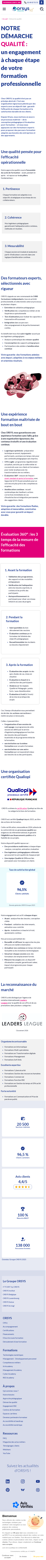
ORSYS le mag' (9, 1306)
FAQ (5, 1438)
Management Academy (12, 1370)
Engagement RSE (10, 1406)
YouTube (6, 1453)
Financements (8, 1334)
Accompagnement (10, 1326)
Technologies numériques (13, 1355)
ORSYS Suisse (8, 1302)
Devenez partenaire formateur (15, 1417)
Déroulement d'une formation (15, 1342)
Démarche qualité (10, 1402)
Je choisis (23, 1556)
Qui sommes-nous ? (11, 1391)
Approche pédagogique (12, 1398)
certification (22, 808)
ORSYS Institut (9, 1290)
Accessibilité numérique (12, 1425)
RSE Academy (8, 1377)
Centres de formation (11, 1410)
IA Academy (8, 1366)
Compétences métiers (12, 1362)
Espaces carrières (10, 1413)
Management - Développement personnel (19, 1359)
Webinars (7, 1449)
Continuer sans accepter (7, 1556)
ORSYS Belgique (9, 1294)
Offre (5, 1323)
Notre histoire (8, 1394)
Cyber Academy (9, 1374)
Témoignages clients (11, 1446)
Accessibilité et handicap (13, 1421)
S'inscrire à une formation (13, 1338)
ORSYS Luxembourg (11, 1298)
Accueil (5, 19)
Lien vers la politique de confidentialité (14, 1548)
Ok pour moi (38, 1556)
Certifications (8, 1330)
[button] (4, 9)
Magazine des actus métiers (14, 1442)
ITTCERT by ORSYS (11, 1287)
